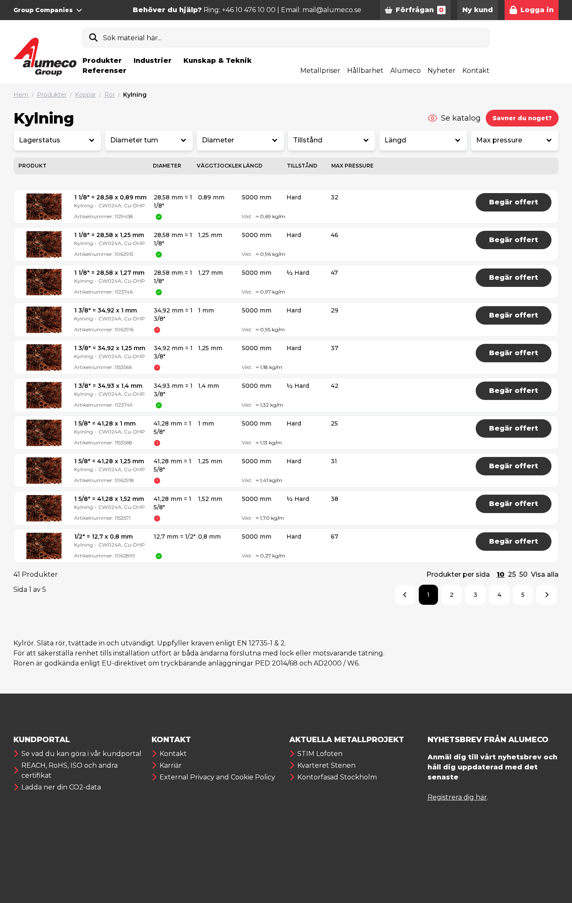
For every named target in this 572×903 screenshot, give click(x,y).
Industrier (153, 60)
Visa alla (545, 574)
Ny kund (477, 10)
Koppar (85, 94)
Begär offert (513, 202)
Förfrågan (420, 10)
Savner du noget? (522, 118)
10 (501, 574)
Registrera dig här (457, 797)
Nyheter (442, 71)
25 (512, 574)
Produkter (102, 60)
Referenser (104, 71)
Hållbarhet (365, 71)
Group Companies (43, 10)
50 (523, 574)
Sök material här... (132, 38)
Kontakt (476, 71)
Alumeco (405, 71)
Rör (109, 94)
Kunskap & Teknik (217, 60)
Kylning (135, 94)
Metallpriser (320, 71)
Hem (20, 94)
